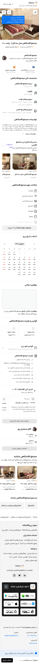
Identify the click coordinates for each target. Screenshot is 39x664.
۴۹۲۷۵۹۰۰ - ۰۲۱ (32, 636)
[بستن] (4, 18)
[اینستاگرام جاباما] (14, 575)
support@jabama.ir (11, 636)
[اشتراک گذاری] (9, 12)
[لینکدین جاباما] (25, 575)
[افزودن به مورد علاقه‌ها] (4, 12)
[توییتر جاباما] (19, 575)
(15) (25, 47)
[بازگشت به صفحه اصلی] (6, 586)
